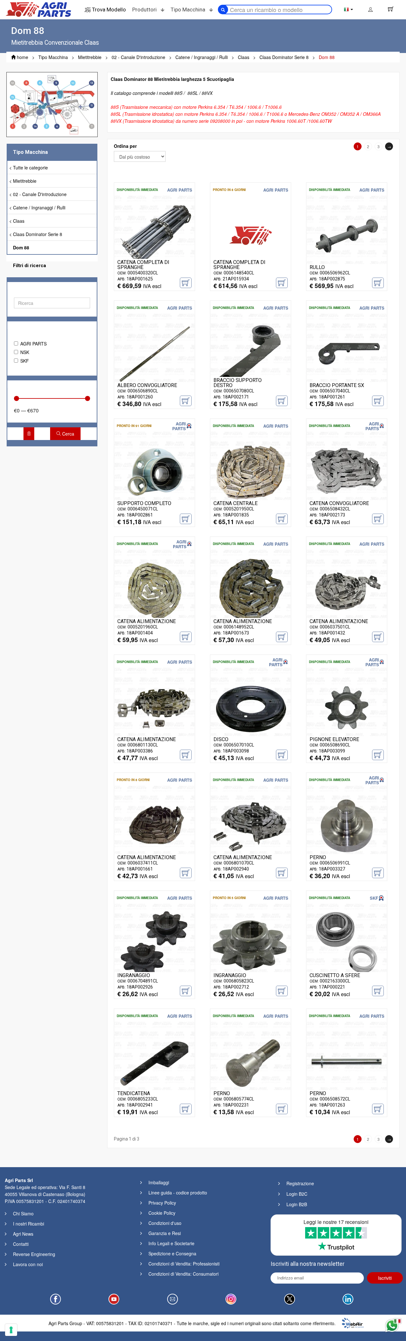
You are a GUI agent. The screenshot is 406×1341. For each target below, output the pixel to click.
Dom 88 (21, 247)
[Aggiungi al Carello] (186, 283)
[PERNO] (346, 825)
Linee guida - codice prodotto (177, 1192)
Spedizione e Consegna (172, 1253)
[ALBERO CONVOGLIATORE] (154, 353)
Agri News (23, 1234)
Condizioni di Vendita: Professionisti (183, 1263)
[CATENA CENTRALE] (250, 471)
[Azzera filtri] (28, 433)
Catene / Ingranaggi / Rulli (39, 207)
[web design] (353, 1322)
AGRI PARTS (33, 343)
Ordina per (125, 146)
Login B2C (296, 1194)
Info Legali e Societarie (171, 1243)
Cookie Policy (161, 1213)
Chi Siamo (23, 1213)
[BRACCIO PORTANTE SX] (346, 353)
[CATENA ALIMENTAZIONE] (154, 589)
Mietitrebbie (24, 181)
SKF (24, 361)
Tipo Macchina (188, 9)
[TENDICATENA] (154, 1061)
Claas (18, 221)
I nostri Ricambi (28, 1223)
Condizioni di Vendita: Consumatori (183, 1274)
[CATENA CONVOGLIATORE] (346, 471)
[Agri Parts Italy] (38, 9)
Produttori (145, 9)
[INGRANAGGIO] (154, 943)
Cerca (67, 434)
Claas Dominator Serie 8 (37, 234)
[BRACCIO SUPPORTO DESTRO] (250, 353)
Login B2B (296, 1204)
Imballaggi (158, 1182)
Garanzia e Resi (164, 1233)
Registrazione (300, 1183)
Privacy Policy (162, 1203)
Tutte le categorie (30, 167)
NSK (24, 352)
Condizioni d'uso (164, 1223)
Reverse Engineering (34, 1254)
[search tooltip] (223, 9)
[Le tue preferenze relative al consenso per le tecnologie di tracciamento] (11, 1330)
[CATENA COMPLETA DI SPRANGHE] (154, 235)
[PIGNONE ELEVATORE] (346, 707)
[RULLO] (346, 235)
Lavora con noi (28, 1264)
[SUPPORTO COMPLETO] (154, 471)
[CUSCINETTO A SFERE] (346, 943)
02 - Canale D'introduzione (40, 194)
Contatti (21, 1244)
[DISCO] (250, 707)
